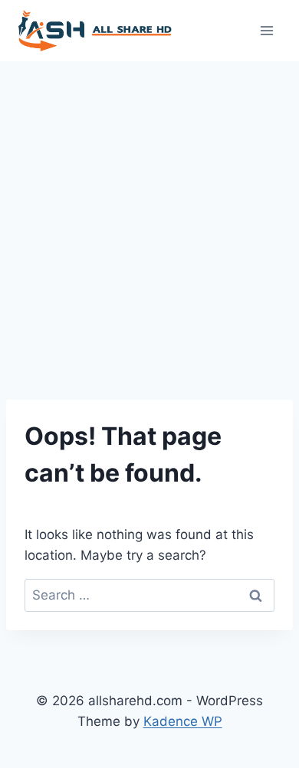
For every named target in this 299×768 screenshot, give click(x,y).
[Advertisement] (149, 218)
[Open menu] (266, 30)
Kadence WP (182, 721)
